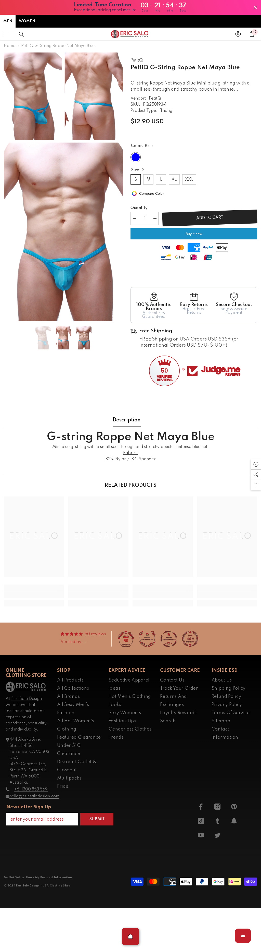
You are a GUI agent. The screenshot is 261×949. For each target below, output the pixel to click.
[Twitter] (217, 835)
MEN (7, 21)
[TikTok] (200, 820)
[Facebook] (200, 806)
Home (9, 46)
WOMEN (27, 21)
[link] (34, 594)
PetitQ (136, 60)
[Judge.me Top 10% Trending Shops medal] (190, 639)
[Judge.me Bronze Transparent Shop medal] (169, 639)
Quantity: (139, 208)
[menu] (7, 34)
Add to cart (209, 218)
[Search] (21, 34)
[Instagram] (217, 806)
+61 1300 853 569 (31, 789)
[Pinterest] (234, 806)
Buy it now (194, 234)
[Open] (130, 936)
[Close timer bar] (255, 7)
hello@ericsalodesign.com (34, 796)
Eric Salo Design (26, 699)
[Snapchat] (234, 820)
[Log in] (238, 34)
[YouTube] (200, 835)
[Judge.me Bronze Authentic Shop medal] (147, 639)
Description (127, 420)
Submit (97, 819)
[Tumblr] (217, 820)
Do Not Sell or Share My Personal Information (38, 877)
